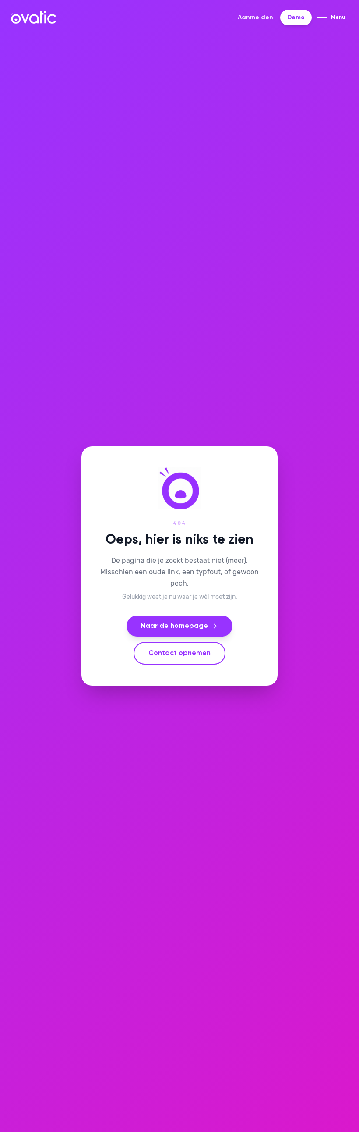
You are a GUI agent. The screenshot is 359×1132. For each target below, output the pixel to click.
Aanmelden (255, 17)
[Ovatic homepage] (33, 17)
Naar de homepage (174, 626)
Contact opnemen (179, 653)
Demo (296, 17)
